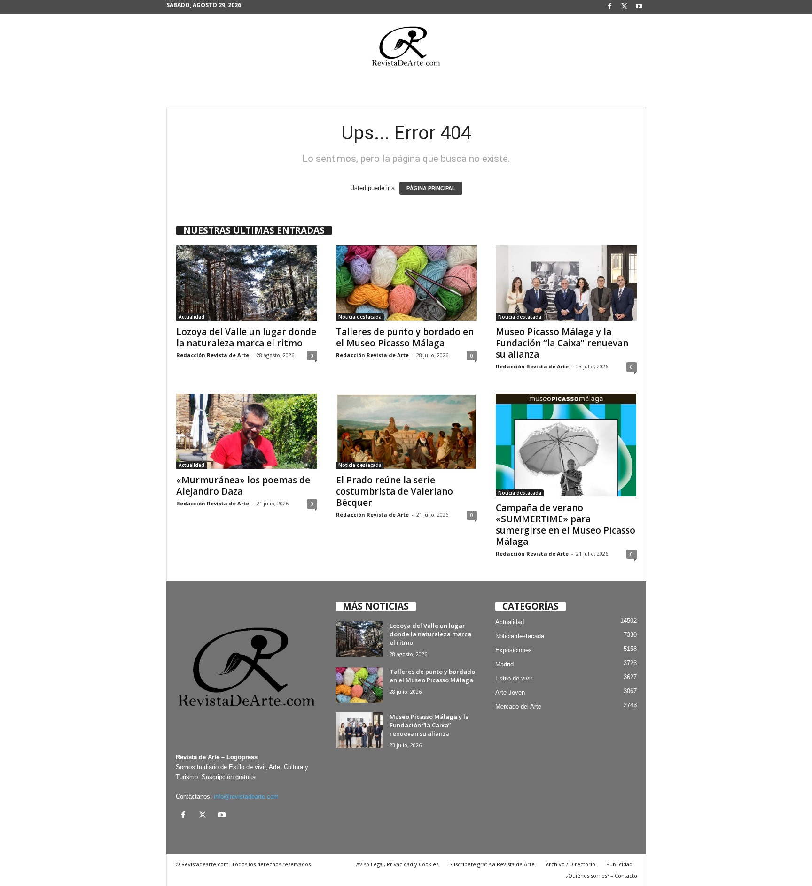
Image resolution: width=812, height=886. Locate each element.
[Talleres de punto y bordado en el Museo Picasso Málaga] (406, 283)
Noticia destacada (360, 316)
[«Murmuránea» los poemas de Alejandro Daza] (246, 431)
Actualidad (191, 316)
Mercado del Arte (518, 706)
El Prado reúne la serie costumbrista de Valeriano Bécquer (394, 491)
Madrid (504, 664)
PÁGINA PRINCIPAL (430, 188)
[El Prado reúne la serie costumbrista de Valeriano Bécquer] (406, 431)
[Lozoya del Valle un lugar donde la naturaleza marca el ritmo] (246, 283)
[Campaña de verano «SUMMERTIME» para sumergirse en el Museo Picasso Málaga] (566, 445)
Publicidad (619, 864)
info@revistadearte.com (246, 796)
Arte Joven (510, 692)
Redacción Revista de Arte (212, 355)
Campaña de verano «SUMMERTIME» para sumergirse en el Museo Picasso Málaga (565, 525)
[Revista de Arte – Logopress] (406, 49)
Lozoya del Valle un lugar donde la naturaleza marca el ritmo (246, 337)
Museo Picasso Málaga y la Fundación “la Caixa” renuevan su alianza (562, 343)
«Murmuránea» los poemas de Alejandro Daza (243, 485)
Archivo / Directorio (570, 864)
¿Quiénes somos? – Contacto (601, 875)
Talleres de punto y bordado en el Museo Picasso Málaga (405, 337)
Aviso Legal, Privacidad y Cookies (397, 864)
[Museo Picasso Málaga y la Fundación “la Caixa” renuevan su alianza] (566, 283)
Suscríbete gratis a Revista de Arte (492, 864)
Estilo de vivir (513, 678)
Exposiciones (513, 650)
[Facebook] (610, 7)
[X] (624, 7)
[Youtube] (639, 7)
